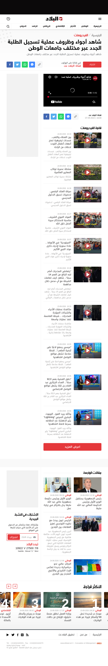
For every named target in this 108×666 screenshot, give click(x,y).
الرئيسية (97, 26)
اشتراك (92, 64)
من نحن (83, 634)
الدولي (23, 26)
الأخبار (73, 26)
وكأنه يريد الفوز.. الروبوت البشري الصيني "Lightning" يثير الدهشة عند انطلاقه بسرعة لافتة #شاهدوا (57, 419)
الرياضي (46, 26)
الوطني (84, 26)
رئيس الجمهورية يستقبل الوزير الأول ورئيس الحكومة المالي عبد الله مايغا (88, 503)
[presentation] (15, 586)
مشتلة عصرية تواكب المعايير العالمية (60, 170)
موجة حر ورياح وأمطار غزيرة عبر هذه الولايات (29, 615)
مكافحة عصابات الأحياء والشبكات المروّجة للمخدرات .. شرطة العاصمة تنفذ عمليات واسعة (57, 314)
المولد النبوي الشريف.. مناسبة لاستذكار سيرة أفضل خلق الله (59, 220)
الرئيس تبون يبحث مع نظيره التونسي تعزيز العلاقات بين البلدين (60, 523)
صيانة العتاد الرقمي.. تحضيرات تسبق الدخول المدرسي (59, 194)
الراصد (35, 26)
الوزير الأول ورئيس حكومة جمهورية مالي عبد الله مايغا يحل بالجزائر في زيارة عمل (57, 503)
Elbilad (54, 19)
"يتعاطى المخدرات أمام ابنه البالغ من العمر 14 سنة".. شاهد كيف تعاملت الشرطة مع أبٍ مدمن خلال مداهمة (57, 278)
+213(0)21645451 (17, 643)
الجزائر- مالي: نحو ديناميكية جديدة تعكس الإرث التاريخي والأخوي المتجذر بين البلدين (59, 569)
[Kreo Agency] (98, 643)
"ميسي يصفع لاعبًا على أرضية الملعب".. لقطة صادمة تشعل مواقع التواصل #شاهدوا (59, 352)
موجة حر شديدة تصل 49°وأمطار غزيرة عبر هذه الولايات (88, 616)
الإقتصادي (60, 26)
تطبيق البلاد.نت (66, 634)
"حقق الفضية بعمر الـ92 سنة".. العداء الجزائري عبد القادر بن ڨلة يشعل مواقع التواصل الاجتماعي (57, 384)
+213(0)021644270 (36, 643)
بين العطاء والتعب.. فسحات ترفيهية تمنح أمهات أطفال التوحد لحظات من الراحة (60, 142)
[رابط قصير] (39, 65)
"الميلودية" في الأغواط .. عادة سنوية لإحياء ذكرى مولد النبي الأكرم (58, 245)
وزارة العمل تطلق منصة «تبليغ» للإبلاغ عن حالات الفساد (58, 616)
